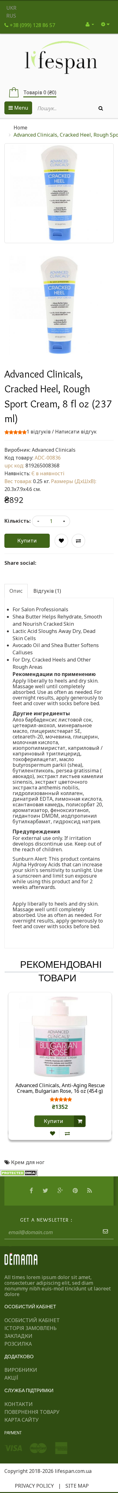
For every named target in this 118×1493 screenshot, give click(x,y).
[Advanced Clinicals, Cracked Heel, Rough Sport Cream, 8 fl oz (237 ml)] (59, 305)
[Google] (61, 1190)
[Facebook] (32, 1190)
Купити (27, 540)
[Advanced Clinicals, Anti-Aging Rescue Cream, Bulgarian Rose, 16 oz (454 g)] (60, 1036)
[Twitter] (46, 1190)
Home (20, 127)
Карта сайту (21, 1419)
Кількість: (17, 520)
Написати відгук (76, 431)
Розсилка (18, 1343)
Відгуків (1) (47, 590)
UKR (11, 7)
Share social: (20, 562)
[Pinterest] (76, 1190)
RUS (11, 15)
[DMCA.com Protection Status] (19, 1172)
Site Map (77, 1485)
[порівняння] (67, 1133)
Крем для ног (27, 1162)
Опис (16, 590)
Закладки (18, 1335)
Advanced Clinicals (54, 449)
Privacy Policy (34, 1485)
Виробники (20, 1369)
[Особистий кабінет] (90, 24)
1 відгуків (38, 431)
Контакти (18, 1404)
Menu (20, 107)
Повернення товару (31, 1412)
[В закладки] (52, 1133)
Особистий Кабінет (32, 1320)
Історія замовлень (30, 1328)
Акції (11, 1377)
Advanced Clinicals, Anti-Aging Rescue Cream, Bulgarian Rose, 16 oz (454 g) (60, 1088)
